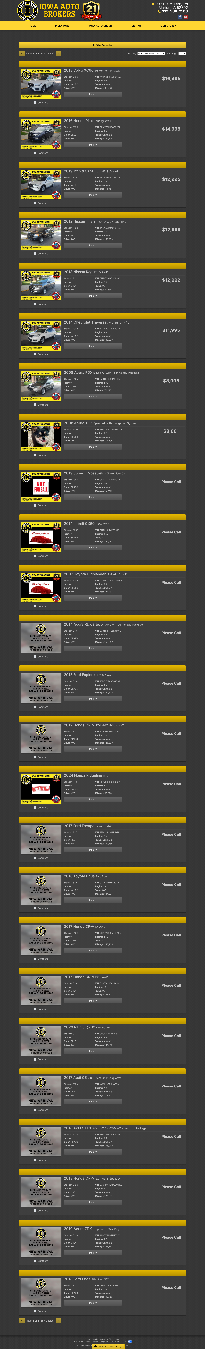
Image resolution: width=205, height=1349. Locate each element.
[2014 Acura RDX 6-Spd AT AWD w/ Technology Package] (41, 637)
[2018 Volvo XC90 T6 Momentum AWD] (41, 83)
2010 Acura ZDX (91, 1229)
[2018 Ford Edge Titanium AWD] (41, 1292)
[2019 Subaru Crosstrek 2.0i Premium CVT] (41, 486)
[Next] (58, 53)
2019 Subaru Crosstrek (95, 473)
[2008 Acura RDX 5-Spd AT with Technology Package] (41, 385)
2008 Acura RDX (101, 372)
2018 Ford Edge (87, 1279)
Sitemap (107, 1341)
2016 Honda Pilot (87, 121)
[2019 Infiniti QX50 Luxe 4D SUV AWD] (41, 184)
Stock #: (68, 76)
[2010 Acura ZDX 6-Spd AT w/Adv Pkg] (41, 1242)
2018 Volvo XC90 (92, 70)
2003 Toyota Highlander (95, 574)
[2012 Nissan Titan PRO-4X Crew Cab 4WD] (41, 234)
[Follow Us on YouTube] (186, 17)
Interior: (68, 80)
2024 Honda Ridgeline (86, 775)
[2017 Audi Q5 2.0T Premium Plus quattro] (41, 1090)
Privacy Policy (114, 1339)
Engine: (99, 80)
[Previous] (22, 53)
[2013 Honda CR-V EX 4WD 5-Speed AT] (41, 1191)
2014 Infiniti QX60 (86, 523)
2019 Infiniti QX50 (91, 171)
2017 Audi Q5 (93, 1077)
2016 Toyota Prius (85, 876)
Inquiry (93, 94)
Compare (43, 102)
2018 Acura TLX (105, 1128)
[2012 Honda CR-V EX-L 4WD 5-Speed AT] (41, 738)
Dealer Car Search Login (81, 1341)
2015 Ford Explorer (88, 675)
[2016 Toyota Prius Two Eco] (41, 889)
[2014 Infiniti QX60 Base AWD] (41, 536)
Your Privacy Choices (119, 1341)
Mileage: (99, 88)
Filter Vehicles (103, 45)
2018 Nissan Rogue (86, 272)
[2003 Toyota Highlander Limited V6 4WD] (41, 587)
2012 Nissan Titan (95, 221)
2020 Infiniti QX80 (88, 1027)
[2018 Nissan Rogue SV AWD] (41, 285)
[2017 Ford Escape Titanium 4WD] (41, 839)
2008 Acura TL (100, 423)
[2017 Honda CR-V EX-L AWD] (41, 990)
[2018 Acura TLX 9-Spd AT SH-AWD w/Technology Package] (41, 1141)
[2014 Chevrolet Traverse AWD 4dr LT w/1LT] (41, 335)
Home (88, 1339)
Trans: (98, 84)
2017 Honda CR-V (85, 926)
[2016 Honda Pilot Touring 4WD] (41, 134)
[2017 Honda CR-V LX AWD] (41, 939)
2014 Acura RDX (103, 624)
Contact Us (103, 1339)
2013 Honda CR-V (93, 1178)
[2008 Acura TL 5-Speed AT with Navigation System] (41, 436)
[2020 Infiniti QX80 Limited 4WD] (41, 1040)
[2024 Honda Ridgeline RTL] (41, 788)
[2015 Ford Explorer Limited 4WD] (41, 688)
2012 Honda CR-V (94, 725)
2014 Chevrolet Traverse (97, 322)
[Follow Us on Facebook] (180, 17)
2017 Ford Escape (88, 826)
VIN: (97, 76)
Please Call (171, 482)
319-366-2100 (175, 11)
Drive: (67, 88)
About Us (95, 1339)
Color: (67, 84)
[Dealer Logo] (59, 10)
